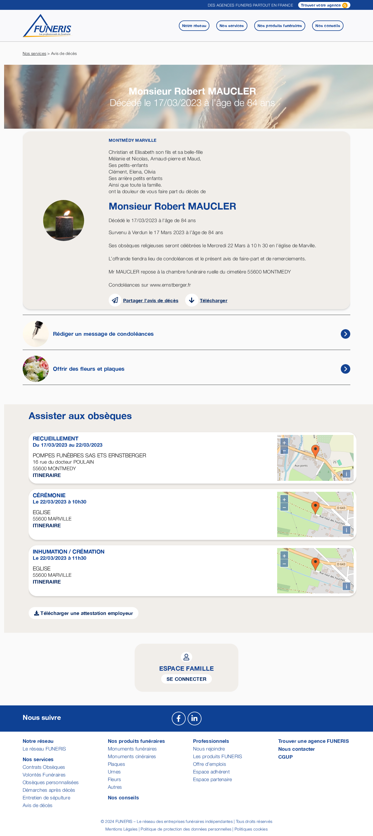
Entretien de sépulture (46, 797)
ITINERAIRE (47, 475)
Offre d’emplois (209, 764)
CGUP (285, 757)
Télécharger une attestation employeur (86, 613)
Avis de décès (38, 805)
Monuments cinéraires (132, 756)
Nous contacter (296, 749)
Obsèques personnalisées (51, 782)
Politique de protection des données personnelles (186, 828)
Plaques (116, 764)
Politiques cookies (251, 828)
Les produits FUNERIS (217, 756)
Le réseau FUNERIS (44, 749)
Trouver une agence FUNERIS (313, 741)
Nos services (34, 53)
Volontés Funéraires (44, 775)
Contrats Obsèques (44, 767)
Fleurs (114, 779)
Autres (115, 787)
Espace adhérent (211, 772)
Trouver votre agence (321, 5)
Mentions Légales (121, 828)
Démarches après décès (49, 790)
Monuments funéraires (132, 749)
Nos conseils (123, 797)
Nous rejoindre (209, 749)
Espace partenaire (212, 779)
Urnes (114, 772)
